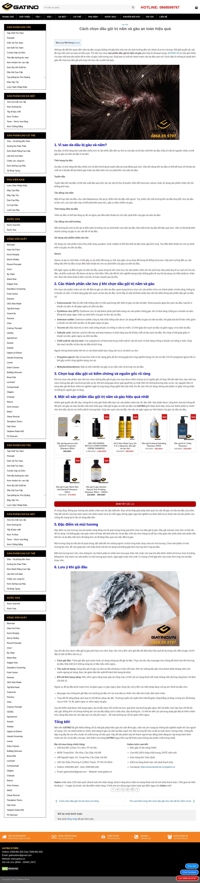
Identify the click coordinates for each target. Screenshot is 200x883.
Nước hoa (110, 17)
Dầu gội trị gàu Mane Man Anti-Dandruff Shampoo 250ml (67, 489)
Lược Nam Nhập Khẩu (17, 87)
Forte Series (12, 294)
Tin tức (150, 17)
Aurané (10, 343)
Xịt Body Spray (13, 170)
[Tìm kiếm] (133, 7)
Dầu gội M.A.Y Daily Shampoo (182, 444)
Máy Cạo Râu (13, 190)
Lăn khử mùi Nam (15, 156)
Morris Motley (13, 259)
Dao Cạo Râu (13, 200)
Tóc (38, 17)
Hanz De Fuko (13, 249)
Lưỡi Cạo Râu (13, 210)
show (77, 43)
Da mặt (62, 17)
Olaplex (10, 392)
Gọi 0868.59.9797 (187, 878)
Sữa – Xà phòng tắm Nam (18, 141)
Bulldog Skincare (14, 372)
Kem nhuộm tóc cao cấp (18, 62)
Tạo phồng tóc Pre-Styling (18, 77)
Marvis (10, 402)
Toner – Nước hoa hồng (17, 121)
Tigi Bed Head (13, 308)
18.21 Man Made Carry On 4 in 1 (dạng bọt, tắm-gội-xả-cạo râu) (125, 445)
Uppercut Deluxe (14, 353)
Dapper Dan (12, 284)
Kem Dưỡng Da (14, 107)
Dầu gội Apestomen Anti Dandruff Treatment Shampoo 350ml (67, 445)
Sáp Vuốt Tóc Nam (15, 33)
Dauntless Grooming (16, 289)
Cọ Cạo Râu (12, 205)
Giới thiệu (24, 17)
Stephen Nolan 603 (15, 431)
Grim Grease (13, 407)
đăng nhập (72, 819)
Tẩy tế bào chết (14, 111)
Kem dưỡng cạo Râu (16, 166)
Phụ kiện (93, 17)
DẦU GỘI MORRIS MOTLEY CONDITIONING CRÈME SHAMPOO (96, 445)
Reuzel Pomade (14, 264)
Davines (10, 299)
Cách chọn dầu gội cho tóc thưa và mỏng (79, 801)
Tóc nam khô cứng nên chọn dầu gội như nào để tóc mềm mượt (160, 801)
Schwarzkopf (13, 387)
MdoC (9, 411)
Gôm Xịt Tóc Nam (15, 43)
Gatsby (10, 348)
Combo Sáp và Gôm (16, 52)
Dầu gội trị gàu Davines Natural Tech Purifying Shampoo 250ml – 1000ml (96, 489)
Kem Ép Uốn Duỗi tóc (16, 67)
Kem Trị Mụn (12, 116)
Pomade (10, 38)
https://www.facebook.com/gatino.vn (158, 767)
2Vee (9, 323)
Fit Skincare (12, 436)
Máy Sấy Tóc (13, 82)
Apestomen (12, 338)
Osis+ (9, 269)
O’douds (10, 397)
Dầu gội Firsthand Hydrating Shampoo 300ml (154, 444)
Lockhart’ (11, 382)
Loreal (9, 362)
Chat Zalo (192, 866)
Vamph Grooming (15, 357)
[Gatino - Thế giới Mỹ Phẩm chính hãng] (20, 7)
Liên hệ (163, 17)
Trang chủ (8, 17)
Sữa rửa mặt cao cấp (16, 102)
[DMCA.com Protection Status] (10, 868)
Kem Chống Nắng (15, 126)
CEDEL (10, 333)
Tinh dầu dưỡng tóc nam (18, 57)
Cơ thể (77, 17)
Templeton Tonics (14, 421)
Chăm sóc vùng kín (15, 161)
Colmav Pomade (14, 328)
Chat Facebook (189, 872)
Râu (49, 17)
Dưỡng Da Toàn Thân (16, 146)
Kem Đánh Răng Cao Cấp (18, 151)
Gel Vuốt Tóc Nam (15, 48)
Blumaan (11, 244)
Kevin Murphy (13, 254)
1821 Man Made (14, 303)
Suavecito (11, 313)
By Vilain (11, 274)
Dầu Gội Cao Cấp (15, 72)
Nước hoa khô (13, 225)
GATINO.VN (173, 53)
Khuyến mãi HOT (131, 17)
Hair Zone (11, 426)
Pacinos (10, 318)
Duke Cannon (13, 367)
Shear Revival (13, 416)
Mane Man (11, 279)
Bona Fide (11, 377)
